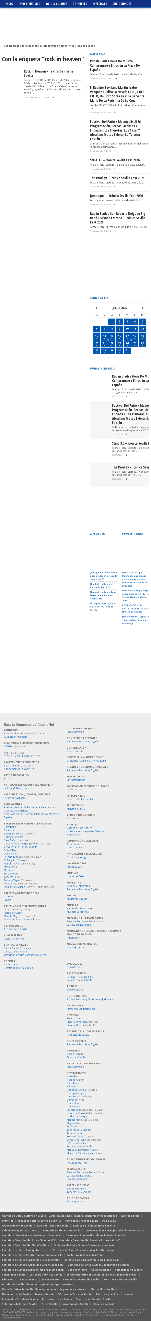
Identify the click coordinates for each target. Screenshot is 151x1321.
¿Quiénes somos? (103, 1304)
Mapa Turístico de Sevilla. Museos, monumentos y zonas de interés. (44, 1289)
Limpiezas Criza (75, 876)
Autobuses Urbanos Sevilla (81, 1220)
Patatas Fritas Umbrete (79, 980)
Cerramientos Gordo (15, 929)
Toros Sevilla (49, 1304)
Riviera (7, 900)
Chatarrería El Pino (14, 938)
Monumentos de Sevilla (16, 1294)
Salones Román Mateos (17, 919)
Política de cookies (108, 1294)
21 (104, 343)
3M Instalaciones (76, 780)
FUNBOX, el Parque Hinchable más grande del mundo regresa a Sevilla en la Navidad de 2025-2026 (135, 579)
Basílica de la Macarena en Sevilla (94, 1225)
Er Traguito (10, 860)
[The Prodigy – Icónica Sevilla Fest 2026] (101, 484)
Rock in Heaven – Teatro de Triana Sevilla (48, 73)
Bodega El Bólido (13, 833)
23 (119, 343)
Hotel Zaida (73, 834)
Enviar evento (28, 1279)
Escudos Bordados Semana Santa (85, 921)
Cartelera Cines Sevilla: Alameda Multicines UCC (96, 1235)
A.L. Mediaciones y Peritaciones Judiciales (90, 999)
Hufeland (9, 746)
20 (96, 343)
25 (134, 343)
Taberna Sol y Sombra (79, 1129)
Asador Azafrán (75, 1079)
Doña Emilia (10, 853)
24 (127, 343)
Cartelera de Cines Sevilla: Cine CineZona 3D (92, 1260)
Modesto (9, 870)
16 (119, 336)
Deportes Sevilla (132, 533)
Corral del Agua (75, 1099)
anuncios (7, 1220)
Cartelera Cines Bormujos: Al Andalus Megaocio (114, 1230)
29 (111, 350)
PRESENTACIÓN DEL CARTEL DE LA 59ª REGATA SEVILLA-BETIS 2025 (135, 608)
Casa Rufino (10, 840)
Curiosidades (122, 4)
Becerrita (9, 830)
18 (134, 336)
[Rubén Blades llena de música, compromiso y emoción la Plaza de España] (101, 393)
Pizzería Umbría (76, 1025)
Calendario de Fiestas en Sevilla (61, 1230)
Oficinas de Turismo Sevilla (75, 1294)
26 (142, 343)
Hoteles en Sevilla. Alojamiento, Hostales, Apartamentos (37, 1284)
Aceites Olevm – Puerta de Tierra (22, 756)
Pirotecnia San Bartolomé (81, 1008)
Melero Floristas (76, 808)
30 (119, 350)
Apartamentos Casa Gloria (19, 765)
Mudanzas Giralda (77, 899)
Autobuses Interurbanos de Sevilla (39, 1220)
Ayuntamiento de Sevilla (17, 1225)
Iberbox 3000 (74, 789)
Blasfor (8, 778)
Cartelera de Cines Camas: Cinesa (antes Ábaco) (83, 1245)
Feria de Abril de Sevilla (80, 799)
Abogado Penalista (14, 733)
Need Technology (77, 857)
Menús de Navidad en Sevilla (83, 1149)
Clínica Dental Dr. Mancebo (19, 948)
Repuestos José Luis (78, 1034)
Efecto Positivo (75, 967)
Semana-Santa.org (77, 1179)
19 (142, 336)
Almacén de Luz (75, 844)
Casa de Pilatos (77, 1269)
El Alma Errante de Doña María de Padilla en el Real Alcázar (103, 595)
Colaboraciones (101, 1269)
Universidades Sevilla (75, 1304)
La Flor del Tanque (77, 1116)
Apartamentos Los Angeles (19, 769)
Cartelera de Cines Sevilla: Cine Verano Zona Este (33, 1265)
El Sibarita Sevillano (14, 887)
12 (142, 328)
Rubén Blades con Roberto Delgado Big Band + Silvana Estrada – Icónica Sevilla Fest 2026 (117, 217)
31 (127, 350)
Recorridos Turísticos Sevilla (20, 1299)
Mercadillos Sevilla (102, 1289)
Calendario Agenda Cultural (19, 1230)
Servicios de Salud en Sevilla (93, 1299)
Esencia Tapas (12, 857)
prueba (128, 1294)
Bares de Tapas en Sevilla (52, 1225)
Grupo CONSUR (75, 1054)
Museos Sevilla (44, 1294)
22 (111, 343)
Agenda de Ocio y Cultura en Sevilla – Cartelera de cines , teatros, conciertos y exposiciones (59, 1215)
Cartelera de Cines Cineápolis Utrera (25, 1250)
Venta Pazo (10, 883)
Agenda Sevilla (130, 1215)
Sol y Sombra (11, 873)
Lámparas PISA (75, 847)
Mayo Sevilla (10, 867)
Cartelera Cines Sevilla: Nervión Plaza (25, 1245)
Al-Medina (72, 1076)
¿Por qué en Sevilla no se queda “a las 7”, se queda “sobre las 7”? (103, 576)
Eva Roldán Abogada (15, 736)
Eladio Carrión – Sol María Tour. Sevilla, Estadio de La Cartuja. (135, 620)
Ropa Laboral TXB (77, 1162)
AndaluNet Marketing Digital (82, 741)
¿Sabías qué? (97, 533)
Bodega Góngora (13, 837)
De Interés (80, 4)
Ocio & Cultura (56, 4)
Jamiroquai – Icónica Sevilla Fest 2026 (116, 195)
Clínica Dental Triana (15, 951)
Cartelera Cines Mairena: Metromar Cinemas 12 (32, 1235)
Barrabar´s (10, 827)
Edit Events (9, 1279)
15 (111, 336)
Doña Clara (10, 850)
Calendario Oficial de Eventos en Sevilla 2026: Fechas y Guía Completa (103, 562)
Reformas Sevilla (76, 1057)
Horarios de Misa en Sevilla (120, 1279)
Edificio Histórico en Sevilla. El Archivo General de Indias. (102, 1274)
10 (127, 328)
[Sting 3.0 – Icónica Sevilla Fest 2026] (101, 460)
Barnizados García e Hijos (18, 968)
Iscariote (9, 896)
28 (104, 350)
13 (96, 336)
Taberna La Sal (12, 877)
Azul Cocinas (11, 964)
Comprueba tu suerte (128, 1269)
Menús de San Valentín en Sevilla (84, 1153)
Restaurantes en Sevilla (79, 1146)
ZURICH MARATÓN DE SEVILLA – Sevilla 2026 (134, 564)
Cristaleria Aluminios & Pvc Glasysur (87, 760)
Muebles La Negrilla (78, 911)
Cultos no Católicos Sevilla (46, 1274)
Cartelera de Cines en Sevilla (85, 1255)
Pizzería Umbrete (76, 1021)
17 (127, 336)
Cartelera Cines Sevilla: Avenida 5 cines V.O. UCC (90, 1240)
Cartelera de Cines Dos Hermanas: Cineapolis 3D (32, 1255)
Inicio (9, 4)
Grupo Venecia (12, 909)
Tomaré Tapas (12, 880)
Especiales (100, 4)
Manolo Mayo (11, 863)
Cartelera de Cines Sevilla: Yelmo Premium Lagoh (33, 1269)
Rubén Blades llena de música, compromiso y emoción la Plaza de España (49, 46)
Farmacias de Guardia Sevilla (81, 1279)
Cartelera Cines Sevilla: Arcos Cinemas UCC (29, 1240)
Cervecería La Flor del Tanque (20, 847)
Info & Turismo (30, 4)
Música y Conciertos (103, 368)
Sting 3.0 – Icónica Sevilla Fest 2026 (115, 160)
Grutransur (73, 818)
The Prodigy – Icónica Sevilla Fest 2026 (117, 178)
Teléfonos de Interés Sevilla (19, 1304)
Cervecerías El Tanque (16, 843)
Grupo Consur (75, 751)
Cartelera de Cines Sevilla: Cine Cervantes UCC (31, 1260)
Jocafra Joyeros (75, 732)
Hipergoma (73, 937)
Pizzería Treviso (75, 1018)
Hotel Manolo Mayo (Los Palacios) (85, 831)
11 (134, 328)
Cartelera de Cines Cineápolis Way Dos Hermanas (83, 1250)
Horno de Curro (13, 912)
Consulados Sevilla (13, 1274)
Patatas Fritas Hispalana (80, 976)
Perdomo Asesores (15, 797)
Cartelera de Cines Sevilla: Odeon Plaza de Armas (99, 1265)
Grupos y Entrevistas (78, 886)
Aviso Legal (109, 1220)
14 (104, 336)
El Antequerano (75, 1201)
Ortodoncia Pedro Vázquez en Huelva (25, 955)
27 (96, 350)
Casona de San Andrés (79, 828)
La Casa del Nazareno (16, 788)
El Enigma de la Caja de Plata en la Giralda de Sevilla (102, 606)
